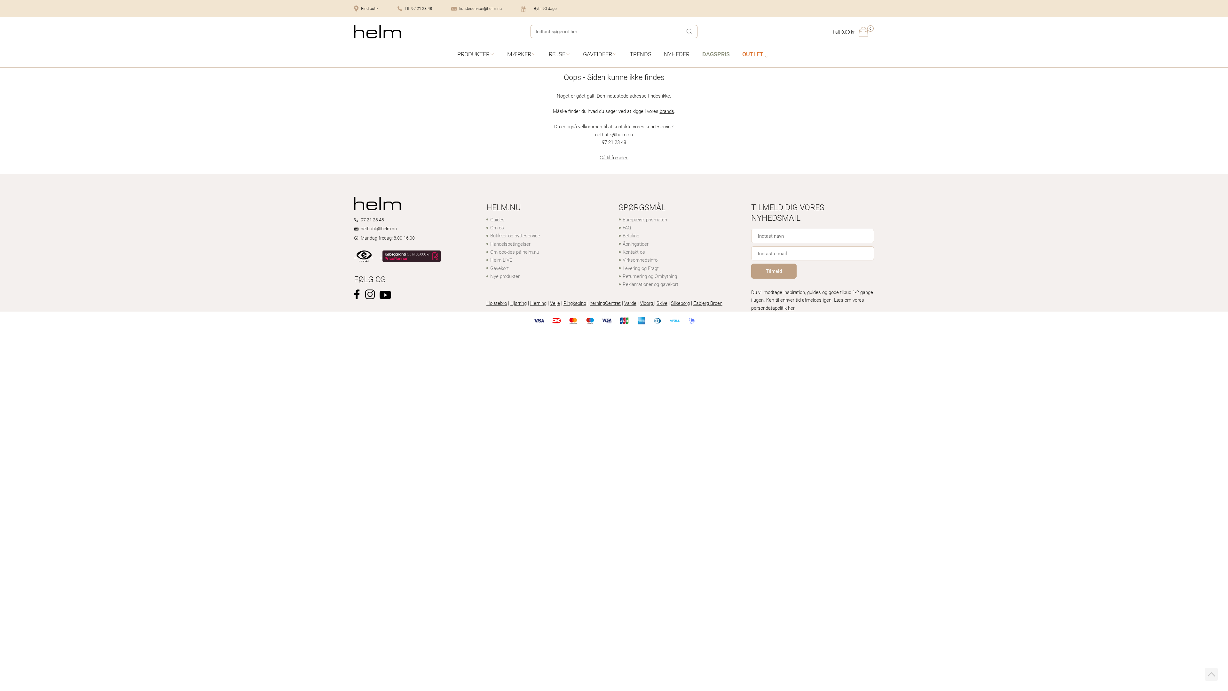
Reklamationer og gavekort (650, 284)
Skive (662, 303)
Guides (497, 219)
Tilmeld (774, 271)
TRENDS (640, 54)
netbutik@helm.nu (379, 229)
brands (667, 111)
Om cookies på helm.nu (514, 252)
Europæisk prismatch (645, 219)
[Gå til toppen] (1211, 674)
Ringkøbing (574, 303)
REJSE (557, 54)
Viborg (647, 303)
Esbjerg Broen (707, 303)
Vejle (555, 303)
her (791, 308)
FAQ (627, 227)
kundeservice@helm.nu (480, 8)
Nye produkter (505, 276)
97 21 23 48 (372, 220)
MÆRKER (519, 54)
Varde (630, 303)
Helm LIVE (501, 260)
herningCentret (605, 303)
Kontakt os (634, 252)
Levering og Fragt (641, 268)
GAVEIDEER (597, 54)
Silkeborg (680, 303)
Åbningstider (636, 244)
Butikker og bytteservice (515, 235)
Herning (538, 303)
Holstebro (496, 303)
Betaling (631, 235)
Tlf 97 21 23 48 (418, 8)
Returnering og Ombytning (650, 276)
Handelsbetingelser (510, 244)
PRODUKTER (473, 54)
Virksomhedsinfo (640, 260)
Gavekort (499, 268)
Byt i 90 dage (545, 8)
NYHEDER (676, 54)
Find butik (369, 8)
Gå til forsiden (614, 157)
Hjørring (518, 303)
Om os (497, 227)
